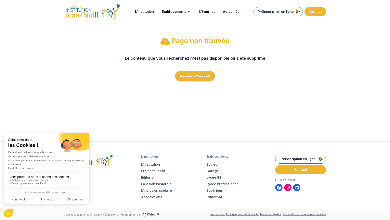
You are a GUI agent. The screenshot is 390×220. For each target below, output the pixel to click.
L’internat (214, 197)
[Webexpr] (150, 214)
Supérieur (214, 190)
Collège (213, 171)
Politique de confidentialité (242, 214)
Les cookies (217, 214)
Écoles (212, 164)
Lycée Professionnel (223, 184)
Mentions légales (270, 214)
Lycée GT (214, 177)
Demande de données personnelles (304, 214)
